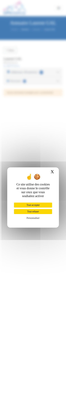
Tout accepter (33, 205)
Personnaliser (33, 218)
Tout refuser (33, 211)
